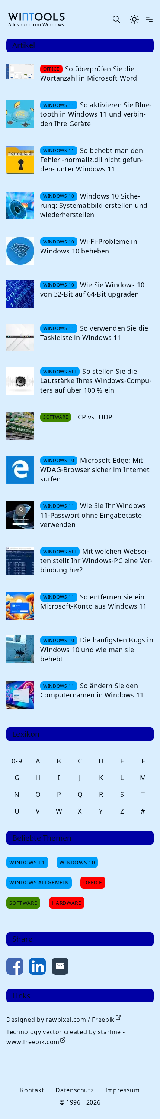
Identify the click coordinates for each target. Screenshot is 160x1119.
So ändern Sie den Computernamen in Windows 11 (92, 690)
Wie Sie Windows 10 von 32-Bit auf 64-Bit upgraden (92, 289)
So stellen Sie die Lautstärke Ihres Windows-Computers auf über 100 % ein (95, 380)
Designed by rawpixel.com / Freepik (60, 1019)
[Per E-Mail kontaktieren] (60, 968)
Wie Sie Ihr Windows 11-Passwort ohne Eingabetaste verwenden (93, 515)
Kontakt (32, 1090)
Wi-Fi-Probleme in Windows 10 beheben (88, 246)
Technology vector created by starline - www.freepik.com (65, 1037)
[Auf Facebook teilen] (14, 968)
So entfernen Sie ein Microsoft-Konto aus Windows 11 (93, 601)
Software (23, 902)
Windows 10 (77, 862)
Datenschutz (74, 1090)
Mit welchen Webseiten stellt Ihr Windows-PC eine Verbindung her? (96, 560)
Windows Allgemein (39, 882)
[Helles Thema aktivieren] (134, 19)
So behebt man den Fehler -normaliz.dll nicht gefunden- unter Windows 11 (91, 159)
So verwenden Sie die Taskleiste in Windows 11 (94, 333)
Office (92, 882)
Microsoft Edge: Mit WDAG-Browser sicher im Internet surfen (95, 469)
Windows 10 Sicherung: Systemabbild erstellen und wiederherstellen (93, 205)
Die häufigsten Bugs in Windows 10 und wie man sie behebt (96, 649)
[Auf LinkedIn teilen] (37, 968)
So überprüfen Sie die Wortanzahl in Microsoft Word (88, 73)
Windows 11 (27, 862)
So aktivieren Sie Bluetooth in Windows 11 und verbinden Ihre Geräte (96, 114)
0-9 (17, 760)
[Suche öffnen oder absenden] (116, 19)
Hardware (66, 902)
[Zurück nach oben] (142, 1101)
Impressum (122, 1090)
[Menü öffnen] (149, 19)
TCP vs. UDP (93, 416)
